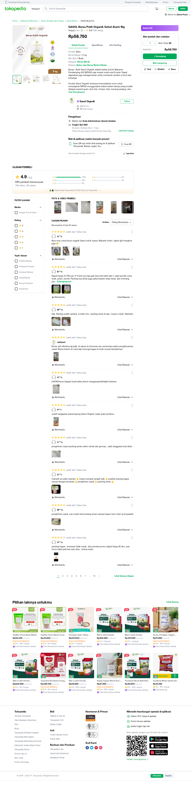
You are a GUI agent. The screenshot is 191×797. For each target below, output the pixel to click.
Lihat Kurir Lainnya (126, 131)
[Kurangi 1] (145, 43)
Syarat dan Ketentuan (59, 753)
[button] (177, 14)
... (89, 576)
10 (94, 576)
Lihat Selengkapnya (76, 92)
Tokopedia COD (57, 720)
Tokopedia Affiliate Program (27, 733)
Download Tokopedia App (19, 2)
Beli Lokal (19, 758)
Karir (16, 724)
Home (14, 21)
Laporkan (130, 153)
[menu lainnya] (132, 232)
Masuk (171, 9)
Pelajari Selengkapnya (136, 759)
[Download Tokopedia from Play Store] (158, 739)
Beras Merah (72, 21)
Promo (165, 2)
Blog (17, 728)
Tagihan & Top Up (57, 716)
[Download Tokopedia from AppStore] (158, 746)
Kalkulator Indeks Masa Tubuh (28, 745)
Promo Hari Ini (21, 754)
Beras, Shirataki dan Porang (52, 21)
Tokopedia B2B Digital (24, 737)
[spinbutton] (150, 43)
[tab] (78, 45)
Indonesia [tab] (157, 776)
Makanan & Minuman (29, 21)
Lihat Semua (172, 602)
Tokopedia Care (180, 2)
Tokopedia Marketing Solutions (28, 741)
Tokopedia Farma (22, 749)
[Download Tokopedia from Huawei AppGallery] (158, 752)
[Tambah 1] (155, 43)
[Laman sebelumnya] (54, 576)
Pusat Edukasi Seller (59, 735)
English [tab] (168, 776)
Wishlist (160, 69)
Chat (149, 69)
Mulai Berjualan (152, 2)
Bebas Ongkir (56, 724)
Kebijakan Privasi (57, 757)
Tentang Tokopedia (133, 2)
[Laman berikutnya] (99, 576)
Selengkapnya (64, 281)
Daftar (183, 9)
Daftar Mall (55, 739)
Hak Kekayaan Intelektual (25, 720)
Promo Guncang (22, 762)
